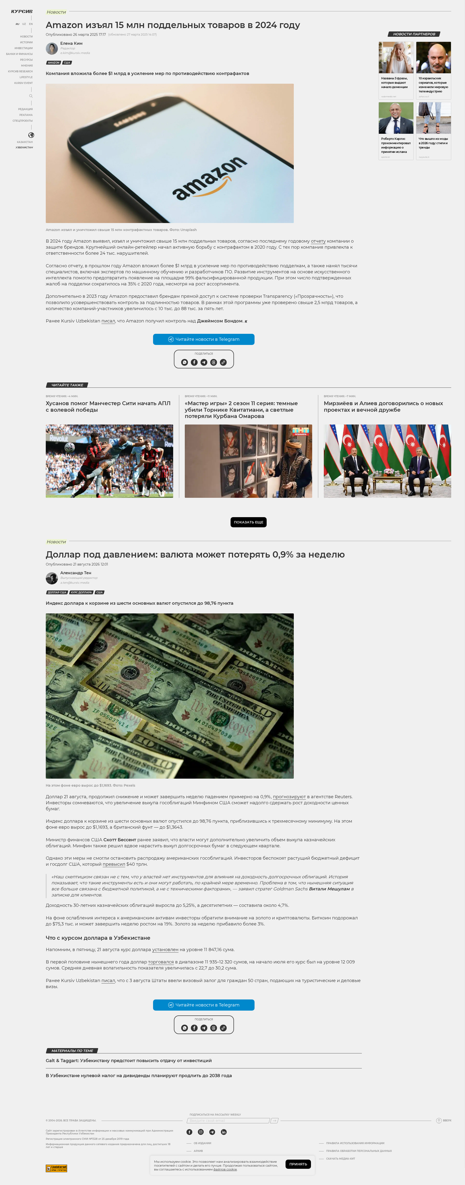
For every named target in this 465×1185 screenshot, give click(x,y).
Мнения (27, 65)
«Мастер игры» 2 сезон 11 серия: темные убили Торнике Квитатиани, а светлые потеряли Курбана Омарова (241, 409)
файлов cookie (225, 1169)
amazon (53, 62)
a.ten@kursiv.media (74, 582)
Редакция (25, 109)
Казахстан (25, 142)
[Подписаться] (274, 1120)
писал (108, 321)
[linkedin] (224, 1132)
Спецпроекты (23, 120)
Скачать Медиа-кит (340, 1158)
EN (31, 24)
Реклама (26, 115)
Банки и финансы (19, 54)
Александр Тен (75, 573)
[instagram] (201, 1132)
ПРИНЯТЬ (298, 1164)
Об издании (202, 1143)
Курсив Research (20, 71)
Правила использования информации (355, 1143)
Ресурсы (26, 59)
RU (17, 24)
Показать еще (248, 522)
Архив (198, 1151)
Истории (26, 42)
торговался (161, 962)
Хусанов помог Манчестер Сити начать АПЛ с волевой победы (108, 406)
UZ (24, 24)
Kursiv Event (23, 83)
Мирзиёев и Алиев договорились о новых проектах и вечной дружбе (383, 406)
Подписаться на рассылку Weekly (215, 1114)
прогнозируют (289, 796)
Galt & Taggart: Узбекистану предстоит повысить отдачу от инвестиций (129, 1060)
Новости (26, 36)
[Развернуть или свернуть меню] (31, 96)
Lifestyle (26, 77)
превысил (114, 864)
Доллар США (57, 592)
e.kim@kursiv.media (75, 53)
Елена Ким (71, 43)
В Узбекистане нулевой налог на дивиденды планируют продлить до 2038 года (139, 1075)
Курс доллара (81, 592)
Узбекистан (24, 147)
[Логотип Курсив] (22, 11)
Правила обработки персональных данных (359, 1151)
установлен (165, 949)
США (67, 62)
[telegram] (212, 1132)
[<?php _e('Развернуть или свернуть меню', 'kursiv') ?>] (31, 135)
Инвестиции (24, 48)
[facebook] (189, 1132)
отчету (318, 241)
